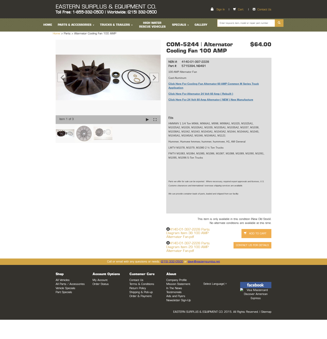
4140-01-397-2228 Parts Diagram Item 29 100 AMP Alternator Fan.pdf (188, 247)
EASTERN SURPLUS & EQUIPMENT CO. (106, 7)
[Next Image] (154, 77)
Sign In (220, 9)
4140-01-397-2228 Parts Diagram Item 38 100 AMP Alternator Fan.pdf (188, 233)
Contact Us (264, 9)
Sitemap (266, 311)
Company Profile (176, 280)
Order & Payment (140, 296)
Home (57, 33)
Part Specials (64, 292)
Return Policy (137, 288)
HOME (47, 24)
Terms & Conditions (141, 284)
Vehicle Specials (65, 288)
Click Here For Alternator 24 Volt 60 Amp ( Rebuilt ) (200, 93)
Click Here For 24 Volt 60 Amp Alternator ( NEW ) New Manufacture (210, 99)
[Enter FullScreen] (155, 119)
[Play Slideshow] (147, 119)
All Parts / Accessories (70, 284)
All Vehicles (63, 280)
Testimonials (174, 292)
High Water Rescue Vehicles (152, 25)
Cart (240, 9)
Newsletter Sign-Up (178, 300)
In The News (174, 288)
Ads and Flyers (175, 296)
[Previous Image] (62, 77)
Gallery (201, 24)
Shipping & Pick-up (141, 292)
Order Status (101, 284)
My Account (100, 280)
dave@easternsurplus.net (204, 261)
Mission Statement (178, 284)
